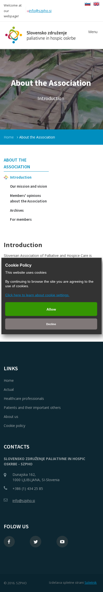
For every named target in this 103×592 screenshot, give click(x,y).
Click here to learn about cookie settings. (37, 295)
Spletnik (90, 582)
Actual (9, 389)
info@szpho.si (40, 10)
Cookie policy (14, 425)
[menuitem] (26, 163)
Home (9, 137)
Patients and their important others (32, 407)
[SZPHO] (40, 35)
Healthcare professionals (24, 398)
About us (11, 416)
